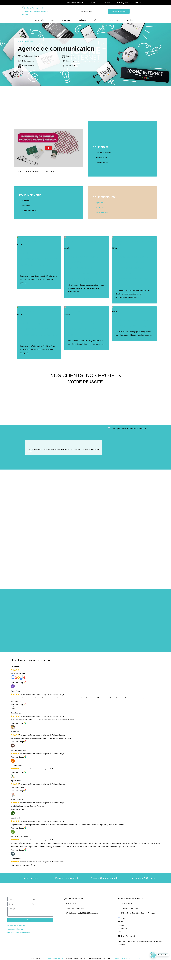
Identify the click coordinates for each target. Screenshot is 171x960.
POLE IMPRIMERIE (30, 195)
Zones (109, 958)
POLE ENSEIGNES (104, 197)
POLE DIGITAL (101, 147)
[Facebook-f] (65, 919)
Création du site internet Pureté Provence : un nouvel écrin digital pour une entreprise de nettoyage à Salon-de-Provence (86, 268)
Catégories (125, 958)
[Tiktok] (87, 919)
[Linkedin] (81, 919)
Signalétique (113, 20)
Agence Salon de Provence (130, 898)
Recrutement (36, 958)
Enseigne (66, 20)
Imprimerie (82, 20)
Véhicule (97, 20)
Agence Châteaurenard (73, 898)
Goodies (129, 20)
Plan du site (135, 958)
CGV (104, 958)
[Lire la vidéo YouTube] (48, 148)
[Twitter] (70, 919)
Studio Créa (39, 20)
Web (53, 20)
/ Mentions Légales (72, 958)
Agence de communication (91, 958)
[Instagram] (76, 919)
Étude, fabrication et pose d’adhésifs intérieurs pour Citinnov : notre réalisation (85, 329)
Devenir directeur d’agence (54, 958)
